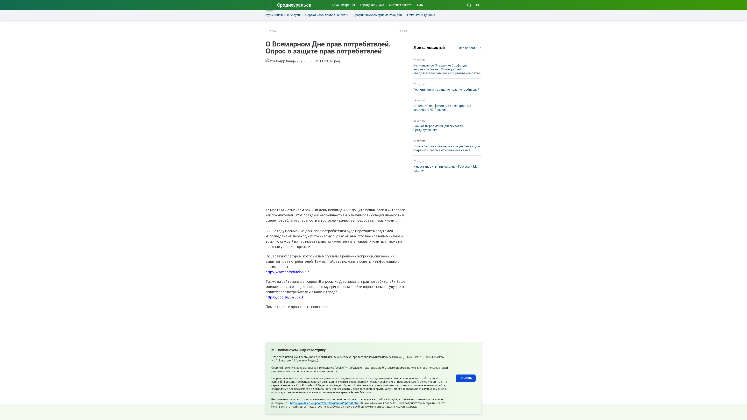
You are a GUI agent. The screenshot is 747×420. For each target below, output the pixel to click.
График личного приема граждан (378, 15)
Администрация (343, 5)
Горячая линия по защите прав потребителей (446, 89)
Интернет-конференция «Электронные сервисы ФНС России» (442, 108)
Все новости (468, 48)
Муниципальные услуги (283, 15)
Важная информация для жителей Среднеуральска (438, 128)
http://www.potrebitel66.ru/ (287, 272)
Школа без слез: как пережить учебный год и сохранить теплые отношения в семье (446, 148)
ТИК (419, 5)
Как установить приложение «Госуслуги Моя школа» (446, 168)
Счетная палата (400, 5)
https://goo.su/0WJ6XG (284, 297)
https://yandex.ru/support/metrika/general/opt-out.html (324, 403)
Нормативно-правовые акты (326, 15)
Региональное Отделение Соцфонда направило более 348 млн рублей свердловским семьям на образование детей (446, 69)
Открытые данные (421, 15)
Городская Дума (372, 5)
